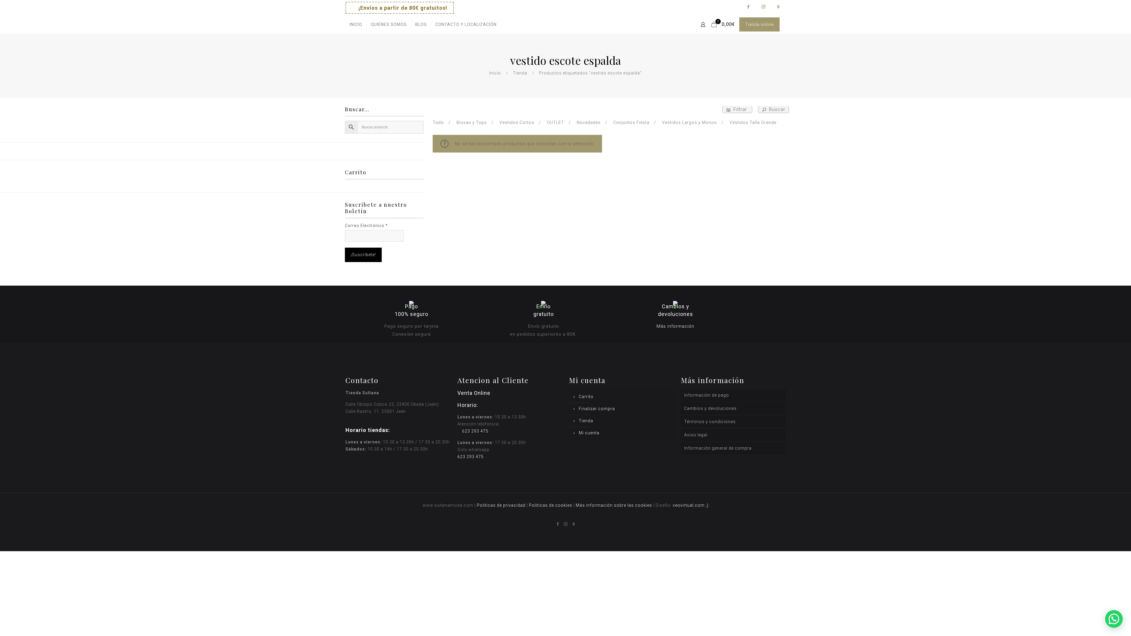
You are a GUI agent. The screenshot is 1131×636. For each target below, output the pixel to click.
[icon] (778, 6)
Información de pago (706, 395)
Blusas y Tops (472, 122)
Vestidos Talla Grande (753, 122)
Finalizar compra (597, 408)
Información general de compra (718, 448)
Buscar (776, 109)
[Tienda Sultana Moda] (563, 24)
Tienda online (759, 24)
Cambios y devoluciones (710, 408)
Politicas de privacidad (501, 505)
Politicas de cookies (550, 505)
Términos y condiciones (710, 421)
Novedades (589, 122)
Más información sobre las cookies (614, 505)
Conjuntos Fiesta (631, 122)
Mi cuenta (589, 432)
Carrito (586, 396)
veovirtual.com (689, 505)
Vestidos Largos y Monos (689, 122)
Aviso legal (695, 435)
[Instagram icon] (763, 6)
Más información (675, 326)
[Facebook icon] (748, 6)
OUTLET (555, 122)
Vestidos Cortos (517, 122)
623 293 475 (475, 431)
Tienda (520, 73)
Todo (438, 122)
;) (707, 505)
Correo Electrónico (366, 225)
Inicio (495, 73)
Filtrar (740, 109)
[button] (1114, 619)
